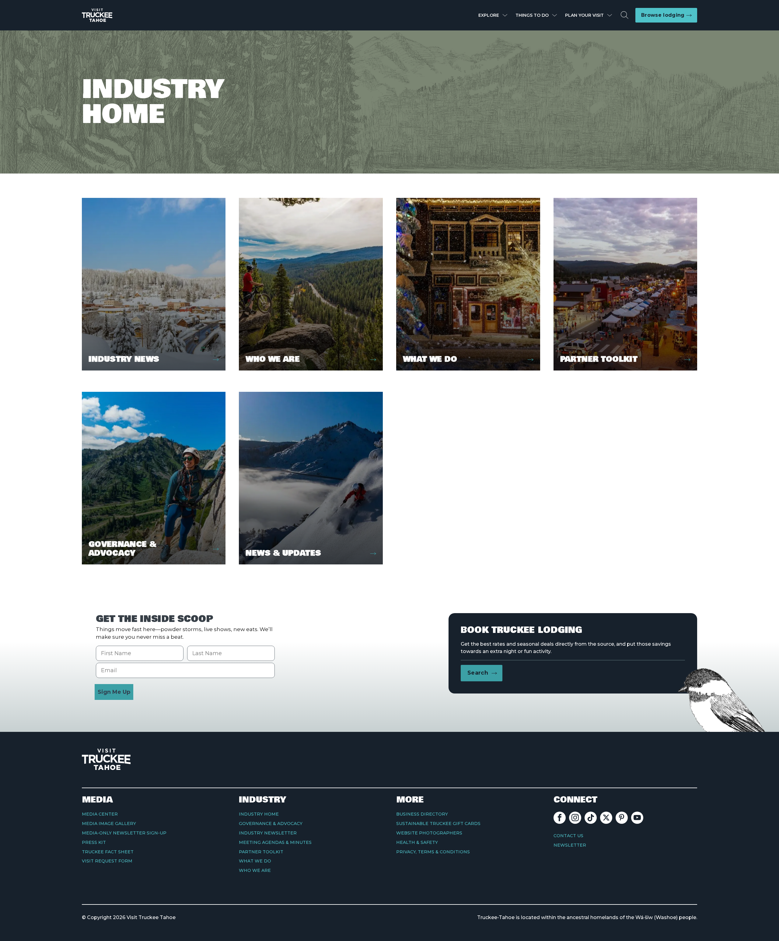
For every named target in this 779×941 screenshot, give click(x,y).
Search (477, 672)
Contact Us (568, 835)
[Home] (97, 15)
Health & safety (417, 842)
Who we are (273, 359)
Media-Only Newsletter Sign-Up (124, 833)
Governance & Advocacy (122, 549)
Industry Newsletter (268, 833)
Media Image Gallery (109, 823)
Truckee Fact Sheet (108, 852)
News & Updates (283, 553)
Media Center (100, 814)
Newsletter (570, 845)
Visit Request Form (107, 861)
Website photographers (429, 833)
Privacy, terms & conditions (433, 852)
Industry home (259, 814)
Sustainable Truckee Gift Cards (438, 823)
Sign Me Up (114, 692)
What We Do (430, 359)
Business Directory (422, 814)
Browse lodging (662, 15)
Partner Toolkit (599, 359)
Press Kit (94, 842)
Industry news (124, 359)
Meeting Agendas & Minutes (275, 842)
